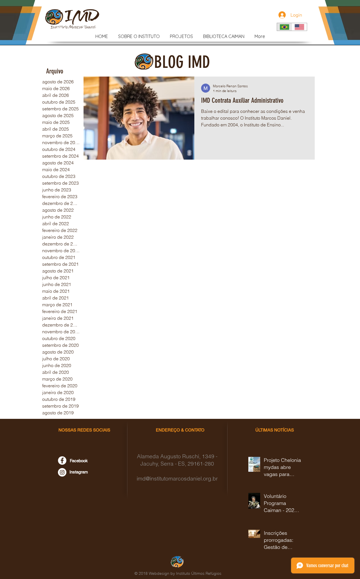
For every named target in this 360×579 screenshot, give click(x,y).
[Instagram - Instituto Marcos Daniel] (62, 472)
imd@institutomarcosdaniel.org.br (177, 478)
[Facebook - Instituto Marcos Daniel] (62, 460)
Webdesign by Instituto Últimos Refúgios (185, 573)
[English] (299, 27)
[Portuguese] (284, 27)
